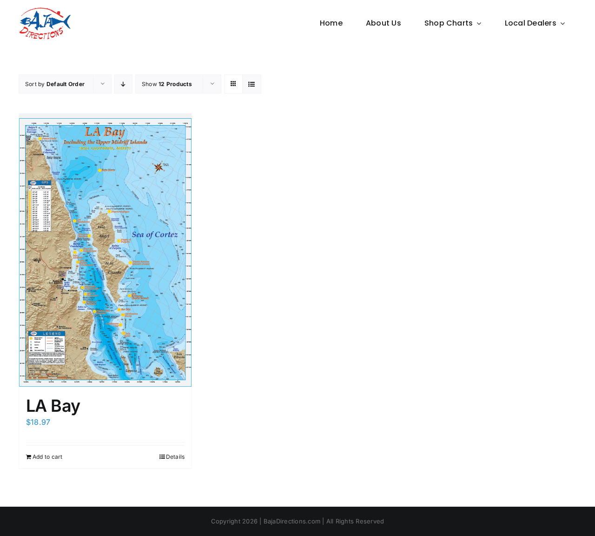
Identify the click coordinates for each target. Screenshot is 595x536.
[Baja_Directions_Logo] (45, 10)
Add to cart (48, 456)
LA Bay (53, 405)
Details (175, 456)
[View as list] (252, 84)
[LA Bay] (105, 250)
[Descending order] (123, 84)
